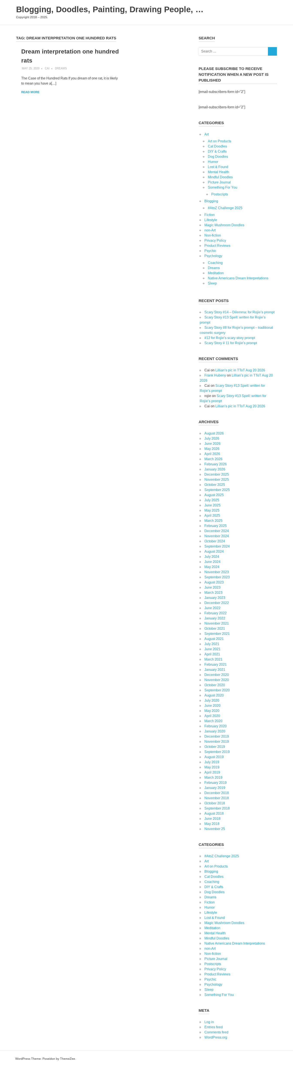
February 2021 (215, 664)
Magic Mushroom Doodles (224, 225)
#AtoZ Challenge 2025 (225, 208)
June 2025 (212, 505)
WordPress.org (215, 1037)
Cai (47, 68)
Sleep (212, 283)
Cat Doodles (217, 146)
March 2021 (213, 659)
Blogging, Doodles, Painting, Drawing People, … (110, 9)
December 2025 (216, 474)
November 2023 (216, 572)
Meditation (216, 273)
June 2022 (212, 608)
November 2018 (216, 798)
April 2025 (212, 515)
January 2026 (214, 469)
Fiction (209, 215)
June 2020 (212, 705)
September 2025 (217, 490)
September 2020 (217, 690)
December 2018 (216, 793)
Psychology (213, 256)
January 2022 (214, 618)
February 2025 (215, 526)
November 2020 (216, 680)
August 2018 (214, 813)
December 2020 (216, 675)
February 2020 (215, 726)
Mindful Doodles (220, 177)
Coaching (215, 263)
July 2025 (211, 500)
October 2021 (214, 628)
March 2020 (213, 721)
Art (206, 134)
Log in (209, 1022)
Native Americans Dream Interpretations (238, 278)
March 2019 (213, 777)
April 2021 (212, 654)
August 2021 (214, 639)
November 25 (214, 829)
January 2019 (214, 788)
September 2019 (217, 752)
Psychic (210, 251)
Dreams (61, 68)
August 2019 (214, 757)
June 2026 (212, 443)
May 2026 (211, 449)
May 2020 (211, 711)
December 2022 (216, 603)
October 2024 (214, 541)
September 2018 (217, 808)
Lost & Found (218, 167)
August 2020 (214, 695)
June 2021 (212, 649)
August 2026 (214, 433)
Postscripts (219, 194)
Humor (213, 162)
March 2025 (213, 520)
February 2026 (215, 464)
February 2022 (215, 613)
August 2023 (214, 582)
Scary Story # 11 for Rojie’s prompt (230, 343)
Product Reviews (217, 245)
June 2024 (212, 562)
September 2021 (217, 633)
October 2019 (214, 747)
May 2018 (211, 824)
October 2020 (214, 685)
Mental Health (218, 172)
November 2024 (216, 536)
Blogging (211, 201)
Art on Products (219, 141)
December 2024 (216, 531)
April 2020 (212, 716)
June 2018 (212, 818)
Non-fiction (212, 235)
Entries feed (213, 1027)
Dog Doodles (218, 156)
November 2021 (216, 623)
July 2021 (211, 644)
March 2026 (213, 459)
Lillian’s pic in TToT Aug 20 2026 (240, 370)
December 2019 (216, 736)
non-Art (210, 230)
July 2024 (211, 556)
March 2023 (213, 592)
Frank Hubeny (215, 375)
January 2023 (214, 598)
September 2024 (217, 546)
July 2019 (211, 762)
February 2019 (215, 782)
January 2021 (214, 669)
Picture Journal (219, 182)
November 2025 (216, 479)
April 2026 (212, 454)
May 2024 (211, 567)
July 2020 (211, 700)
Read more (30, 92)
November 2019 (216, 741)
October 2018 (214, 803)
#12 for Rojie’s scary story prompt (229, 338)
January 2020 (214, 731)
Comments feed (216, 1032)
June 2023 (212, 587)
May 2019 (211, 767)
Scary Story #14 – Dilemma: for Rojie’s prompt (239, 312)
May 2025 (211, 510)
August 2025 (214, 495)
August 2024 (214, 551)
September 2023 (217, 577)
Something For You (222, 187)
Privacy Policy (215, 240)
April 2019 (212, 772)
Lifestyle (210, 220)
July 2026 (211, 438)
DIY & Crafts (217, 151)
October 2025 (214, 485)
